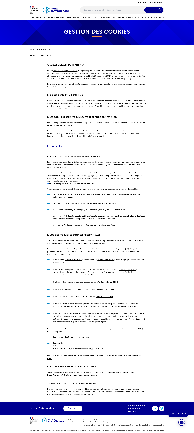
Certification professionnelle (59, 17)
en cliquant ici (99, 136)
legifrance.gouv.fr (124, 425)
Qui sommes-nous (37, 17)
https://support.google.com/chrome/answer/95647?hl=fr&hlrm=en (96, 209)
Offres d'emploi (35, 430)
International (155, 3)
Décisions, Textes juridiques (152, 17)
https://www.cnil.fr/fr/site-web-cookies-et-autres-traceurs (72, 375)
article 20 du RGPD (126, 306)
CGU (138, 430)
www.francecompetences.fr (65, 70)
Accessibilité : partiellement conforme (123, 430)
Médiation (141, 3)
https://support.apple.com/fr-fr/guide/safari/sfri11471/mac (91, 203)
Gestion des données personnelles (75, 430)
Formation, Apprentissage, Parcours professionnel (94, 17)
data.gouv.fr (158, 425)
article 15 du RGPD (73, 259)
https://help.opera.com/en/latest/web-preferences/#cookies (92, 225)
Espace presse (46, 430)
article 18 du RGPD (105, 289)
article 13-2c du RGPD (108, 282)
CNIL (49, 358)
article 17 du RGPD (127, 269)
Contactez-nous (159, 430)
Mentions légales (147, 430)
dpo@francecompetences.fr (77, 336)
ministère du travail (105, 425)
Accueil (32, 49)
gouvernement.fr (87, 425)
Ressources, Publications (128, 17)
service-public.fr (142, 425)
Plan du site (105, 430)
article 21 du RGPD (104, 296)
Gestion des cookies (43, 49)
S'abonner (73, 408)
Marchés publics (57, 430)
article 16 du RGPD (106, 259)
